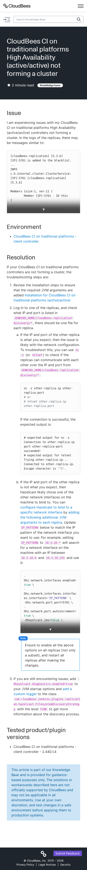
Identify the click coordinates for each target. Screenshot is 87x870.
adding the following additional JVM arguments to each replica (49, 517)
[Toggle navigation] (81, 6)
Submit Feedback (68, 853)
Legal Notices (47, 864)
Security (65, 864)
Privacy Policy (25, 864)
